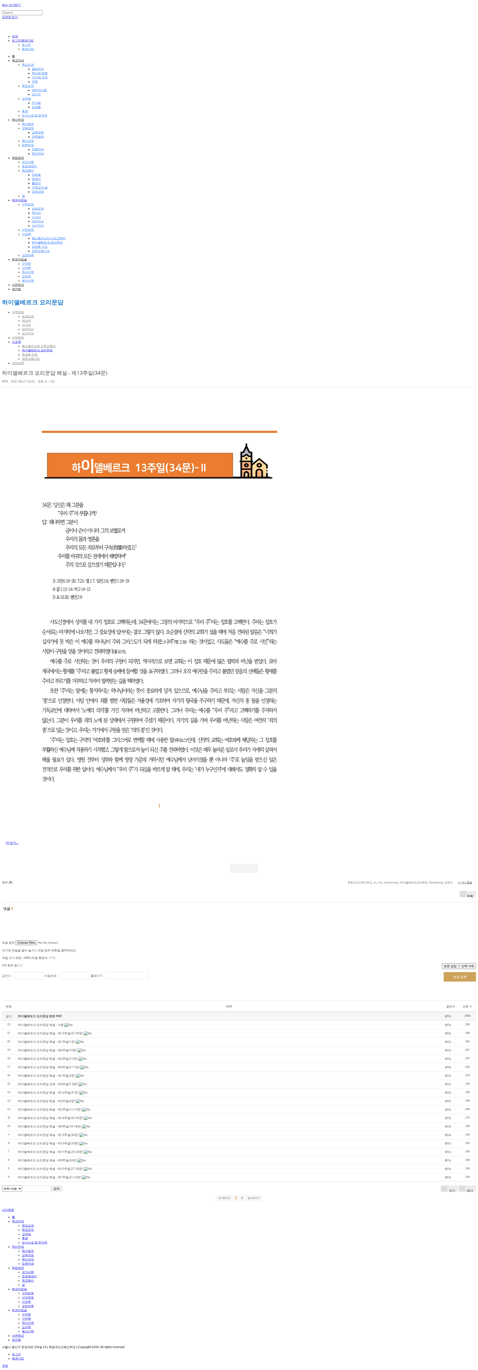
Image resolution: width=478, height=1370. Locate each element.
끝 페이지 (254, 1197)
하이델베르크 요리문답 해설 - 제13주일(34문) (54, 372)
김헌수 (448, 882)
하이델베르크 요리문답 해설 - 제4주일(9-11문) (49, 1067)
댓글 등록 (460, 977)
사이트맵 (8, 1210)
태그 (469, 1190)
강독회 (36, 175)
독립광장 (18, 158)
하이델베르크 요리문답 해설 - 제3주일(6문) (46, 1101)
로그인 (26, 45)
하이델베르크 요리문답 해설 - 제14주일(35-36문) (50, 1118)
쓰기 (451, 1190)
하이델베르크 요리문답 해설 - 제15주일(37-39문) (50, 1033)
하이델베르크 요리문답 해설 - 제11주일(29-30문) (50, 1152)
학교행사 (28, 170)
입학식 (36, 179)
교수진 (36, 94)
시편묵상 (18, 285)
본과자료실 (19, 259)
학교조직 (28, 86)
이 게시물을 (465, 882)
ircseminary (391, 882)
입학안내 (28, 145)
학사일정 (28, 124)
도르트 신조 (40, 247)
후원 (25, 111)
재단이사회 (39, 90)
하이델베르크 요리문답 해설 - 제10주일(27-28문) (50, 1169)
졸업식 (36, 183)
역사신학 (28, 272)
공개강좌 (38, 191)
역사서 (36, 213)
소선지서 (38, 225)
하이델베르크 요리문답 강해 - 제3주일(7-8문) (48, 1084)
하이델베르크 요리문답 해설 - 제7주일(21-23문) (49, 1177)
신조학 (26, 234)
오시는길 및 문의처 (34, 115)
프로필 (36, 107)
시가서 (36, 217)
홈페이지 (97, 976)
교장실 (26, 98)
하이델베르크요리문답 (413, 882)
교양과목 (28, 255)
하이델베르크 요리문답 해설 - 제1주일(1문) (46, 1042)
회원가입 (28, 49)
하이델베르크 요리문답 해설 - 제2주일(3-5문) (48, 1059)
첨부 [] (7, 882)
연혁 (35, 81)
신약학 (26, 268)
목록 (470, 895)
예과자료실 (19, 200)
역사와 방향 (40, 73)
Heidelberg (436, 882)
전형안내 (38, 149)
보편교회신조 (41, 251)
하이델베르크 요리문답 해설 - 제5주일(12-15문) (49, 1109)
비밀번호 (51, 976)
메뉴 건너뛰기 (11, 5)
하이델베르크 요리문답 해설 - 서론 (41, 1025)
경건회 (16, 289)
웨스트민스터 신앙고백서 (48, 238)
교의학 (26, 276)
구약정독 (28, 204)
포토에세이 (29, 166)
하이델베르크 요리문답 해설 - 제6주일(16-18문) (49, 1126)
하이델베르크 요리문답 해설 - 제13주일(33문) (48, 1143)
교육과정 (28, 128)
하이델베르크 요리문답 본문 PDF (40, 1016)
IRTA (5, 381)
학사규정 (28, 141)
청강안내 (38, 153)
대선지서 (38, 221)
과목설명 (38, 136)
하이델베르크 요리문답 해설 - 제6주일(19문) (47, 1050)
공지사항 (28, 162)
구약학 (26, 263)
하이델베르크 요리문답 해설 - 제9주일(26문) (47, 1160)
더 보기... (12, 842)
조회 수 (467, 1006)
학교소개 (28, 64)
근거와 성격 (40, 77)
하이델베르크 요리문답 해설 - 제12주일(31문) (48, 1092)
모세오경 (38, 208)
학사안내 (18, 120)
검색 (57, 1188)
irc (375, 882)
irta (380, 882)
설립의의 (38, 69)
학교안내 (18, 60)
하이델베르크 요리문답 (47, 242)
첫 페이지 (224, 1197)
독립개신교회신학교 (360, 882)
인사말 (36, 103)
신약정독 (28, 230)
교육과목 (38, 132)
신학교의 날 (40, 187)
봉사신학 (28, 280)
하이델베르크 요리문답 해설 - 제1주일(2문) (46, 1075)
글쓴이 (6, 976)
